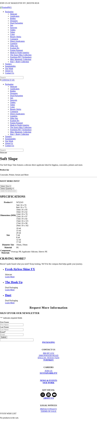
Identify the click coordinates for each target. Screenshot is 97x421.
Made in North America (19, 53)
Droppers (14, 21)
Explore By (14, 48)
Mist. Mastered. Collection (20, 59)
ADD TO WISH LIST (8, 191)
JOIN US (48, 371)
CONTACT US (8, 80)
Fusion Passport (16, 50)
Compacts (14, 39)
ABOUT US (48, 398)
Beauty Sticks (15, 37)
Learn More (10, 277)
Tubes (12, 32)
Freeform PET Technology (21, 57)
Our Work (9, 68)
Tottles (12, 30)
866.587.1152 (48, 353)
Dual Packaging (16, 23)
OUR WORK (48, 383)
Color (12, 34)
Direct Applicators (17, 41)
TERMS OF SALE (48, 411)
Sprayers (13, 28)
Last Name (4, 327)
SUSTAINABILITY (48, 373)
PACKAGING (48, 342)
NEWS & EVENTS (48, 380)
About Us (9, 71)
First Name (4, 322)
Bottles (13, 18)
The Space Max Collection (20, 55)
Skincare (13, 14)
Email (3, 332)
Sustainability (10, 66)
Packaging (9, 12)
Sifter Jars (14, 46)
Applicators (14, 16)
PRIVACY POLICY (48, 409)
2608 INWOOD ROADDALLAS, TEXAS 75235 (48, 356)
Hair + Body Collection (19, 62)
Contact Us (9, 73)
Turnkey (8, 64)
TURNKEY (48, 360)
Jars (11, 25)
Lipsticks (13, 43)
